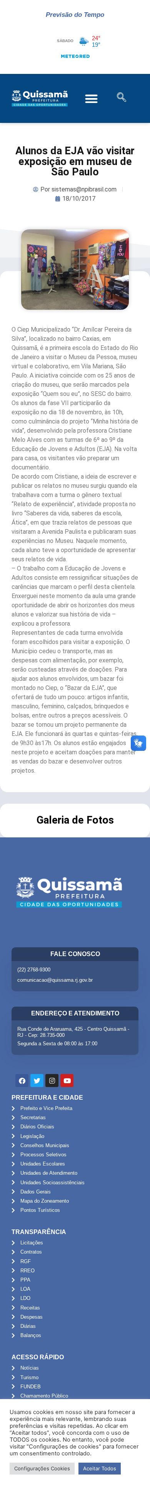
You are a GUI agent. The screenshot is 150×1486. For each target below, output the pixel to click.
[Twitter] (36, 1080)
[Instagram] (51, 1080)
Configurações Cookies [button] (42, 1468)
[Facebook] (21, 1080)
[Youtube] (66, 1080)
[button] (92, 98)
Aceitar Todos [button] (99, 1468)
